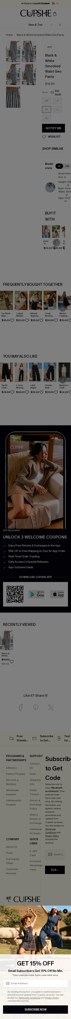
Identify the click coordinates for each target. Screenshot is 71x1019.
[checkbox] (4, 991)
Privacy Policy (52, 997)
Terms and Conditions (29, 997)
